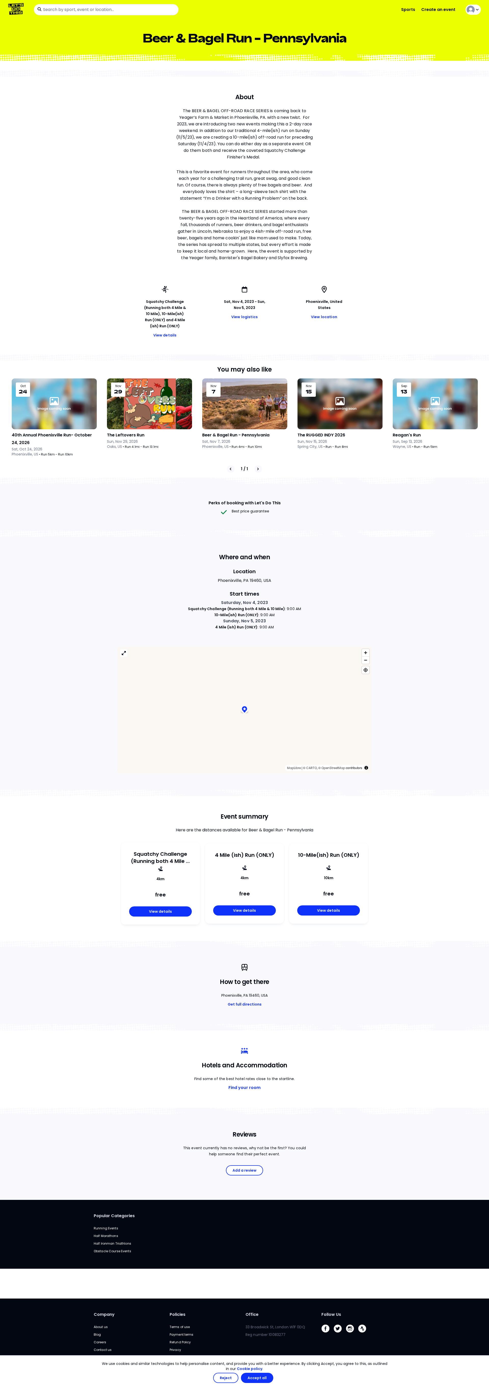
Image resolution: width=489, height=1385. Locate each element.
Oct (23, 386)
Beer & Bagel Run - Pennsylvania (235, 435)
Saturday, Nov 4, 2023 (244, 603)
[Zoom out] (365, 660)
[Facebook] (327, 1334)
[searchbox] (106, 9)
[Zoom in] (365, 652)
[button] (244, 709)
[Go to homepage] (17, 9)
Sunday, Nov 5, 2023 (244, 621)
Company (104, 1314)
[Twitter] (340, 1334)
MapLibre (294, 768)
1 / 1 (244, 469)
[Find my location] (365, 670)
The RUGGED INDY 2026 (321, 435)
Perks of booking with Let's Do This (245, 503)
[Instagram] (352, 1334)
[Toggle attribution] (366, 768)
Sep (404, 386)
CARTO (311, 768)
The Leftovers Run (125, 435)
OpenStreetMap (333, 768)
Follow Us (331, 1314)
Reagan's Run (407, 435)
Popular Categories (114, 1216)
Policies (177, 1314)
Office (252, 1314)
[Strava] (364, 1334)
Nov (118, 386)
